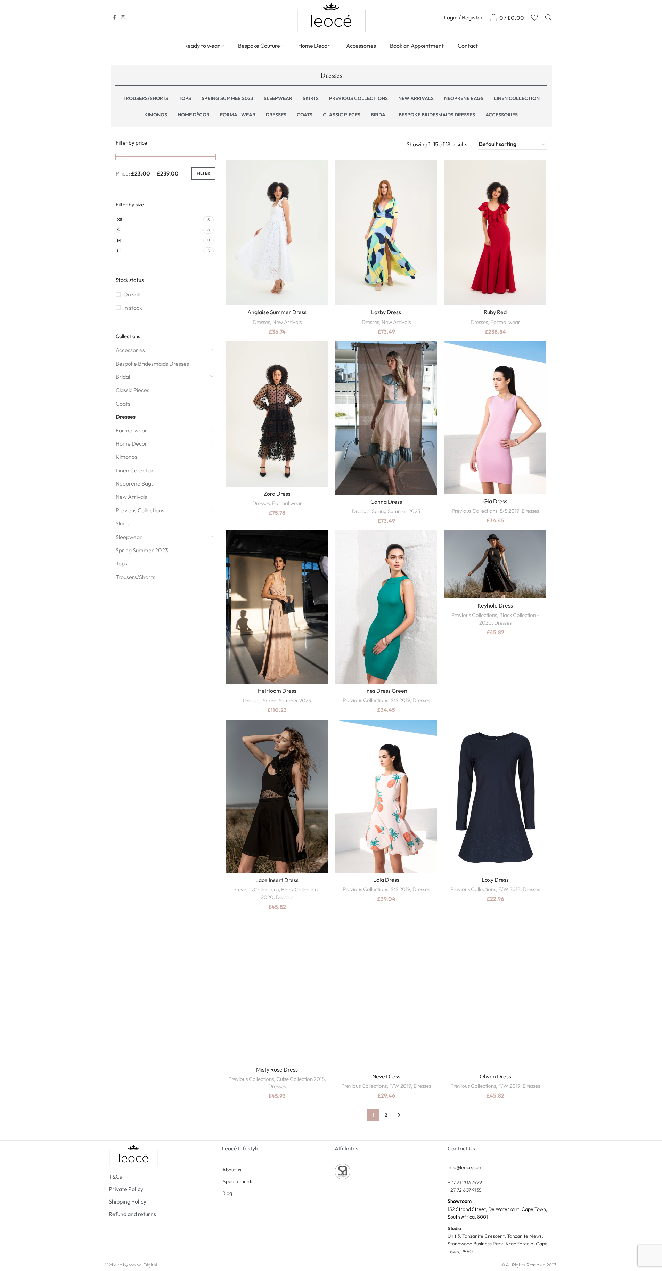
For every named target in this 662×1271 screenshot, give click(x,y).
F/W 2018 (509, 889)
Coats (123, 403)
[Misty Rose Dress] (277, 989)
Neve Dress (386, 1076)
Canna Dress (386, 501)
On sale (132, 294)
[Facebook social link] (115, 17)
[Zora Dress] (277, 414)
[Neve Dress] (386, 993)
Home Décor (131, 443)
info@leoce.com (465, 1167)
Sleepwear (129, 536)
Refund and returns (132, 1214)
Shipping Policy (127, 1201)
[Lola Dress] (386, 796)
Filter (203, 173)
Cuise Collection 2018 (300, 1079)
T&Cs (115, 1176)
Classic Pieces (132, 389)
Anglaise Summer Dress (277, 312)
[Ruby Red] (495, 232)
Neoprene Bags (135, 483)
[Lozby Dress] (386, 232)
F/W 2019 (400, 1086)
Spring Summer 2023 (142, 550)
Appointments (237, 1181)
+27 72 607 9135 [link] (465, 1190)
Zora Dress (277, 493)
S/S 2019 (509, 510)
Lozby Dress (386, 312)
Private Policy (126, 1189)
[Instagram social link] (123, 17)
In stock (132, 307)
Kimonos (126, 456)
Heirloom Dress (277, 690)
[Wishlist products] (534, 17)
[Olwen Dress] (495, 993)
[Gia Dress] (495, 418)
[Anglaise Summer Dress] (277, 232)
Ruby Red (495, 312)
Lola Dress (386, 879)
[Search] (548, 17)
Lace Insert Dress (277, 880)
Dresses (126, 416)
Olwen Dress (495, 1076)
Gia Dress (495, 501)
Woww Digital (143, 1265)
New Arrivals (131, 496)
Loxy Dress (495, 879)
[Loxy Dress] (495, 796)
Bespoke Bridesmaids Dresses (152, 363)
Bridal (123, 376)
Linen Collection (135, 470)
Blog (227, 1193)
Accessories (130, 350)
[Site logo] (331, 16)
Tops (121, 563)
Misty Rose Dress (277, 1069)
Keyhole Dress (495, 605)
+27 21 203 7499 (465, 1182)
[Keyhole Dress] (495, 564)
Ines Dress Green (386, 690)
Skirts (123, 523)
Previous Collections (140, 510)
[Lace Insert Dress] (277, 796)
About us (231, 1169)
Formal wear (131, 430)
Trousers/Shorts (135, 576)
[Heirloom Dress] (277, 607)
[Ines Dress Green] (386, 607)
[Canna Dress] (386, 418)
